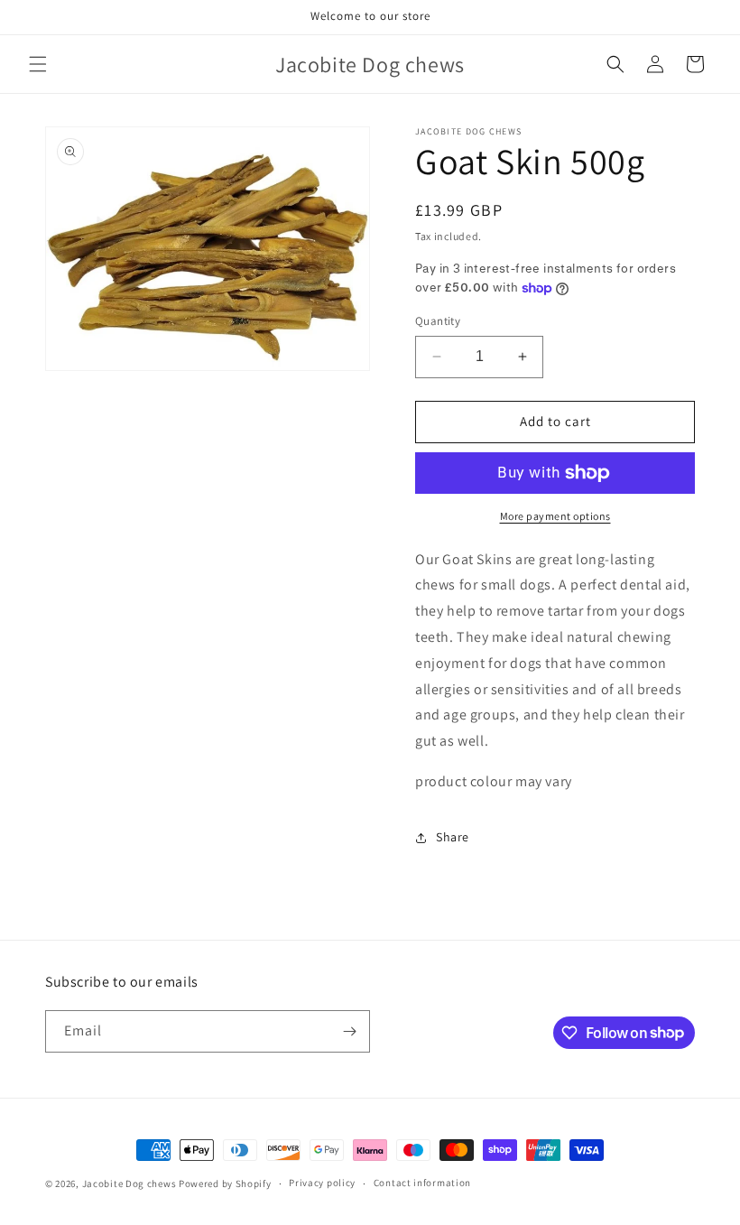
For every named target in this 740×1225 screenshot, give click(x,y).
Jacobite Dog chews (129, 1183)
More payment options (555, 516)
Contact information (422, 1182)
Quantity (437, 321)
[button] (38, 64)
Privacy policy (322, 1182)
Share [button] (452, 837)
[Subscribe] (349, 1031)
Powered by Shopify (225, 1183)
